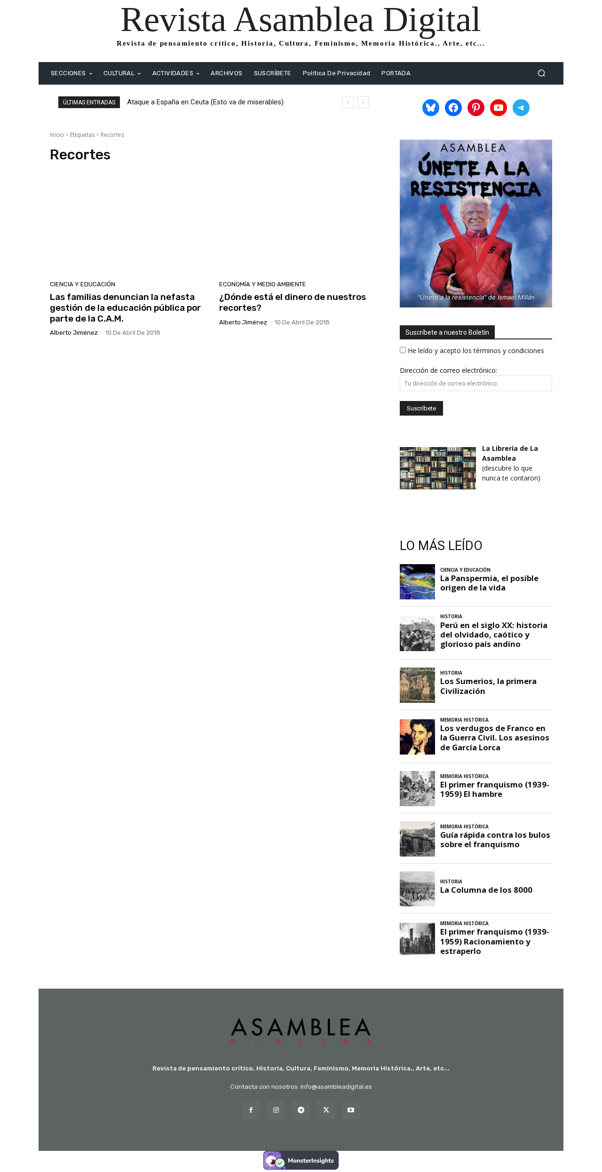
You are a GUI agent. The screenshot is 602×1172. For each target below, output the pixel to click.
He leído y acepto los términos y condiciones (476, 350)
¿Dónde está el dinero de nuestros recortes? (292, 302)
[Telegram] (301, 1110)
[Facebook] (251, 1110)
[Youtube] (351, 1110)
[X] (326, 1110)
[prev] (348, 102)
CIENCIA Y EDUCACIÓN (82, 284)
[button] (541, 73)
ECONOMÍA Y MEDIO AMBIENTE (262, 284)
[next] (363, 102)
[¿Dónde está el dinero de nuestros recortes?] (298, 224)
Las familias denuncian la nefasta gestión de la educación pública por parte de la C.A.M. (125, 307)
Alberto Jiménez (74, 332)
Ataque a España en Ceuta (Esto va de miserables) (205, 102)
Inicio (57, 135)
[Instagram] (276, 1110)
